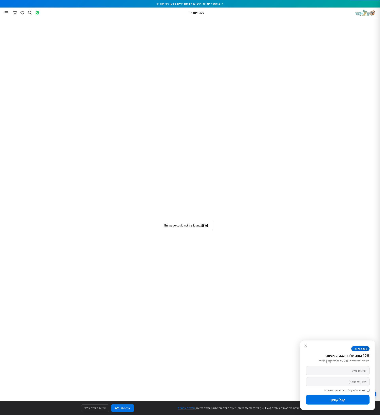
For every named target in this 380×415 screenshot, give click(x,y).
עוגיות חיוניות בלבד (95, 408)
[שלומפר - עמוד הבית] (365, 12)
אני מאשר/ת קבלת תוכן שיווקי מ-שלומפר (344, 390)
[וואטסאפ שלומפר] (37, 12)
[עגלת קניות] (15, 12)
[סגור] (305, 345)
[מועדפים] (22, 12)
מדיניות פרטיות (187, 408)
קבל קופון (338, 400)
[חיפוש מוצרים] (30, 12)
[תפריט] (6, 12)
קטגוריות (198, 12)
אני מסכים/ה (122, 408)
